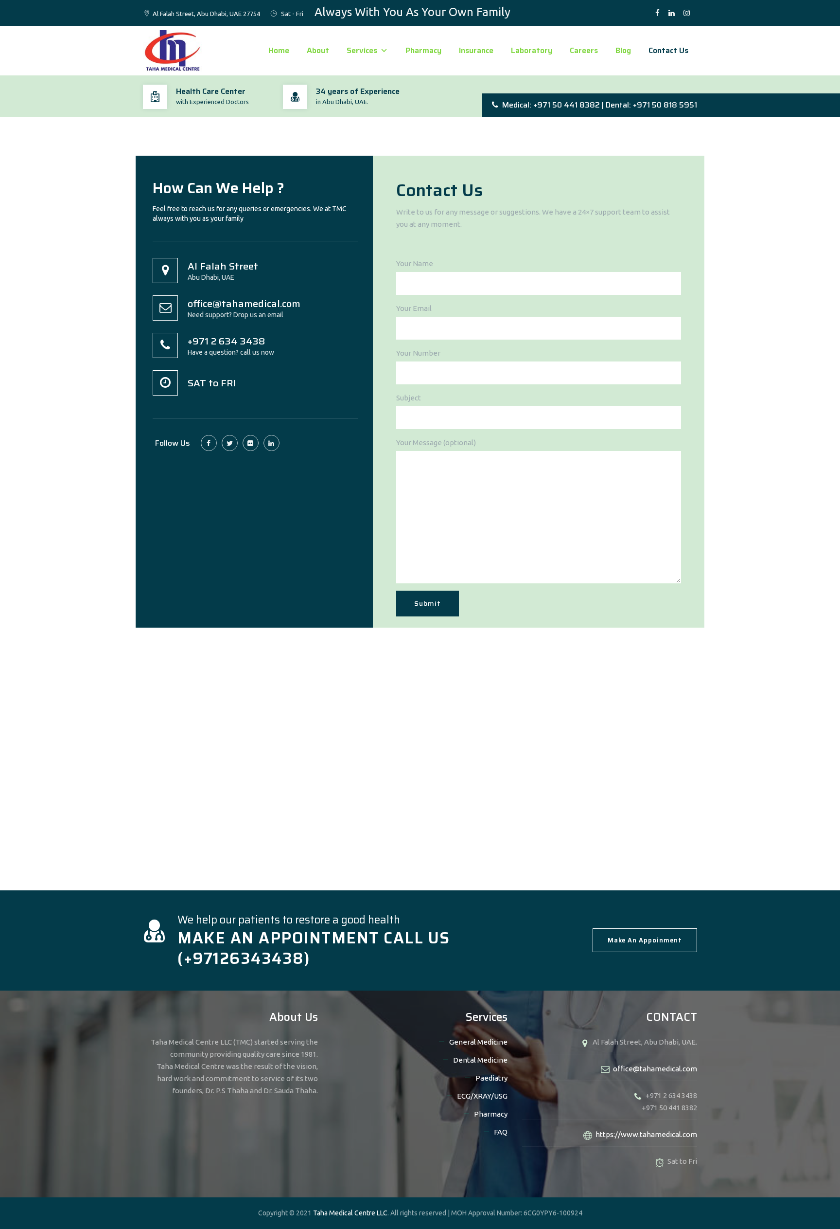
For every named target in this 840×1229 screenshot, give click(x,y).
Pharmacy (423, 50)
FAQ (501, 1132)
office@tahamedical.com (655, 1069)
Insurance (476, 50)
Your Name (414, 263)
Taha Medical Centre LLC (350, 1213)
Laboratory (531, 50)
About (318, 50)
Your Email (414, 308)
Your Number (418, 353)
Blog (623, 50)
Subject (408, 398)
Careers (584, 50)
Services (362, 50)
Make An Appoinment (645, 940)
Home (278, 50)
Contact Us (668, 50)
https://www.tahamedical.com (646, 1134)
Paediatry (491, 1078)
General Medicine (478, 1042)
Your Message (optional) (436, 442)
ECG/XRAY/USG (482, 1096)
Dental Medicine (480, 1060)
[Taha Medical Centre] (172, 50)
